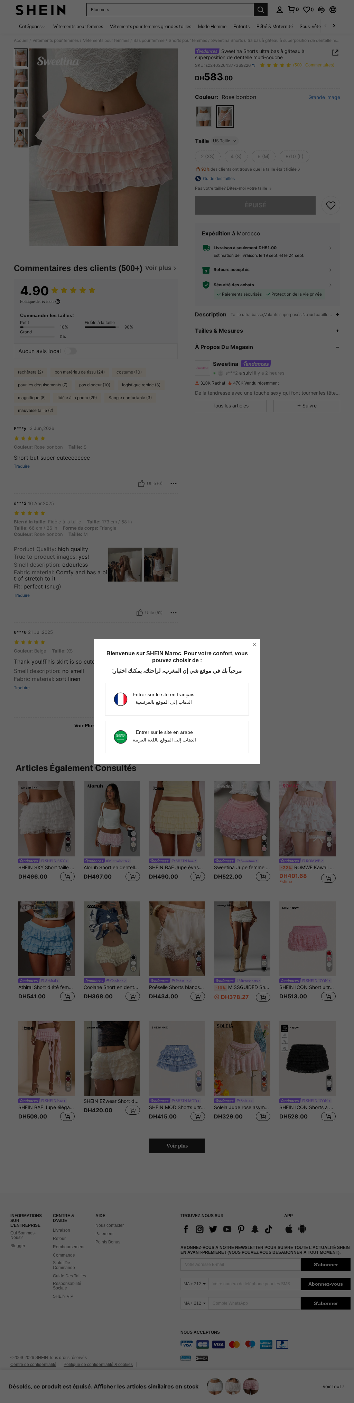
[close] (254, 644)
